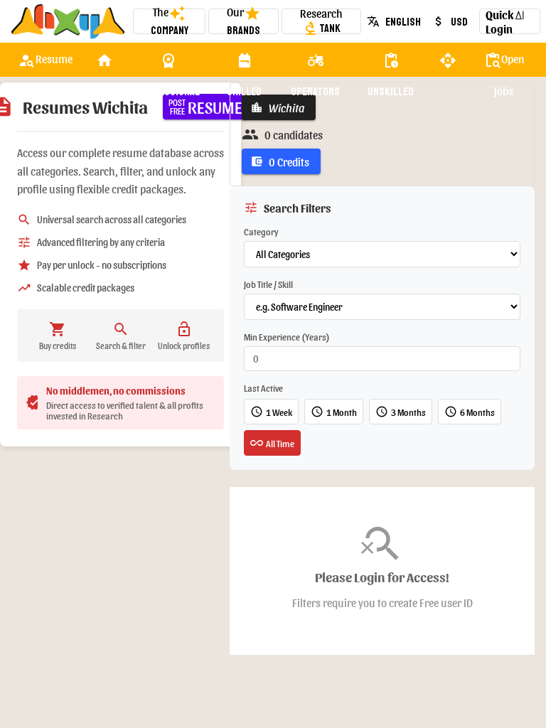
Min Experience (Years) (287, 336)
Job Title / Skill (268, 284)
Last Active (263, 387)
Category (261, 231)
